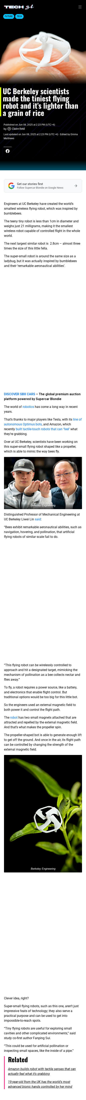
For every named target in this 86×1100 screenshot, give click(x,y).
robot (14, 717)
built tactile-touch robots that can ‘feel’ (43, 429)
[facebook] (8, 151)
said (38, 519)
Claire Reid (18, 128)
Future (9, 16)
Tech (19, 16)
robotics (28, 407)
